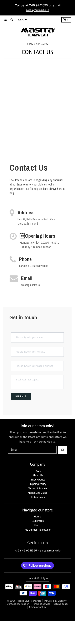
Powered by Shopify (55, 600)
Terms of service (41, 603)
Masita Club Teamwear (29, 600)
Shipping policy (37, 607)
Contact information (18, 603)
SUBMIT (21, 396)
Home (29, 44)
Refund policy (61, 603)
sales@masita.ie (50, 550)
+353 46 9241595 (26, 550)
